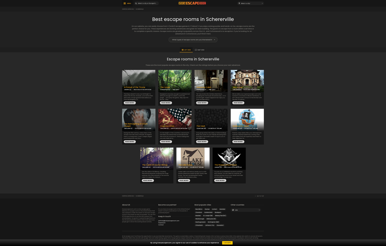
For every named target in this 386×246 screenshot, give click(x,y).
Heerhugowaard (200, 222)
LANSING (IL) (127, 89)
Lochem (214, 209)
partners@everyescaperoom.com (168, 221)
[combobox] (250, 3)
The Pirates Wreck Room (226, 165)
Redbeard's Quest (241, 126)
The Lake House (185, 165)
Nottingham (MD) (213, 222)
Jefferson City (209, 225)
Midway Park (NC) (220, 215)
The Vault (201, 126)
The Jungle (165, 87)
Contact (161, 225)
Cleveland (199, 212)
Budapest (218, 212)
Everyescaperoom (128, 9)
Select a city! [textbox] (245, 3)
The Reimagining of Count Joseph (136, 125)
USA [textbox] (236, 210)
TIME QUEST (175, 89)
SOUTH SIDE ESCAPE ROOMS (251, 89)
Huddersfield (208, 212)
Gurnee (207, 209)
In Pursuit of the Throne (134, 87)
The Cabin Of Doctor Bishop (154, 165)
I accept (227, 243)
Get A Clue (237, 87)
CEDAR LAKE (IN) (201, 128)
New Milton (199, 209)
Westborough (200, 219)
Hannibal (222, 209)
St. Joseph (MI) (208, 215)
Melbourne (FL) (211, 219)
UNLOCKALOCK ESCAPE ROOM (142, 89)
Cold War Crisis (167, 126)
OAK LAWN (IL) (237, 89)
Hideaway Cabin (204, 87)
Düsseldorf (220, 225)
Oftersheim (199, 225)
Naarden (198, 215)
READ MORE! (129, 103)
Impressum (161, 223)
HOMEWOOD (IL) (165, 89)
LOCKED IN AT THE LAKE (215, 128)
